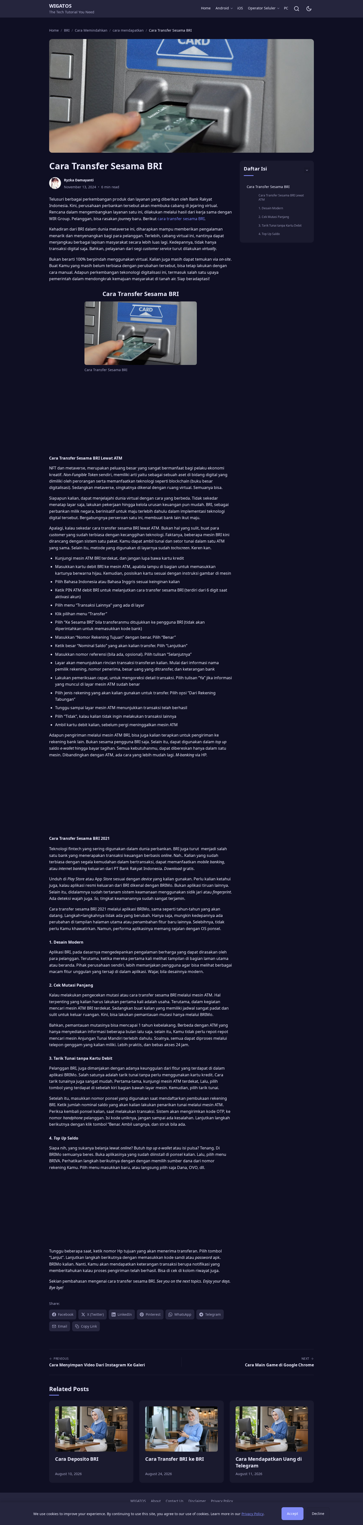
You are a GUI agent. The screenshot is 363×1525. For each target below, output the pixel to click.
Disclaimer (197, 1501)
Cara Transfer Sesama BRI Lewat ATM (281, 197)
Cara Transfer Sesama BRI (268, 186)
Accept (292, 1513)
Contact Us (174, 1501)
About (156, 1501)
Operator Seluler (262, 8)
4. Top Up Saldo (269, 234)
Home (206, 8)
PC (286, 8)
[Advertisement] (140, 413)
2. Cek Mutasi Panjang (274, 217)
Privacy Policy (222, 1501)
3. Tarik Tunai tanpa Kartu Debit (280, 225)
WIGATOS (60, 5)
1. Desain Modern (271, 208)
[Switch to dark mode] (309, 9)
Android (222, 8)
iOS (240, 8)
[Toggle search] (296, 8)
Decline (318, 1513)
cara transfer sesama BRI (181, 218)
